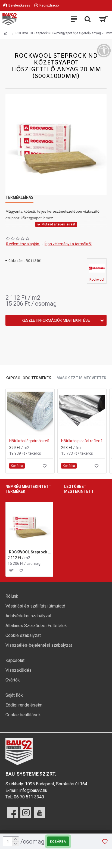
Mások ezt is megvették (81, 378)
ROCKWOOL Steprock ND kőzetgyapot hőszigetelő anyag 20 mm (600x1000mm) (30, 552)
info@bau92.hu (33, 790)
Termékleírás (19, 197)
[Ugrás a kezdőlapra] (5, 33)
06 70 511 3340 (29, 797)
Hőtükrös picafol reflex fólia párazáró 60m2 (83, 441)
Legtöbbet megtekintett (79, 489)
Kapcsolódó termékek (28, 378)
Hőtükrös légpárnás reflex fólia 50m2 (31, 441)
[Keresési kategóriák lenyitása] (87, 19)
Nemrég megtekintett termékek (28, 489)
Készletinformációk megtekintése (56, 320)
